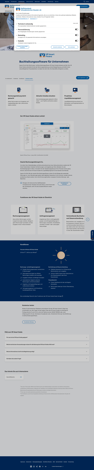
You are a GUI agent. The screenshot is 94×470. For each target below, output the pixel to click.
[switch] (76, 29)
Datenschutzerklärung (22, 18)
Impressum (33, 18)
